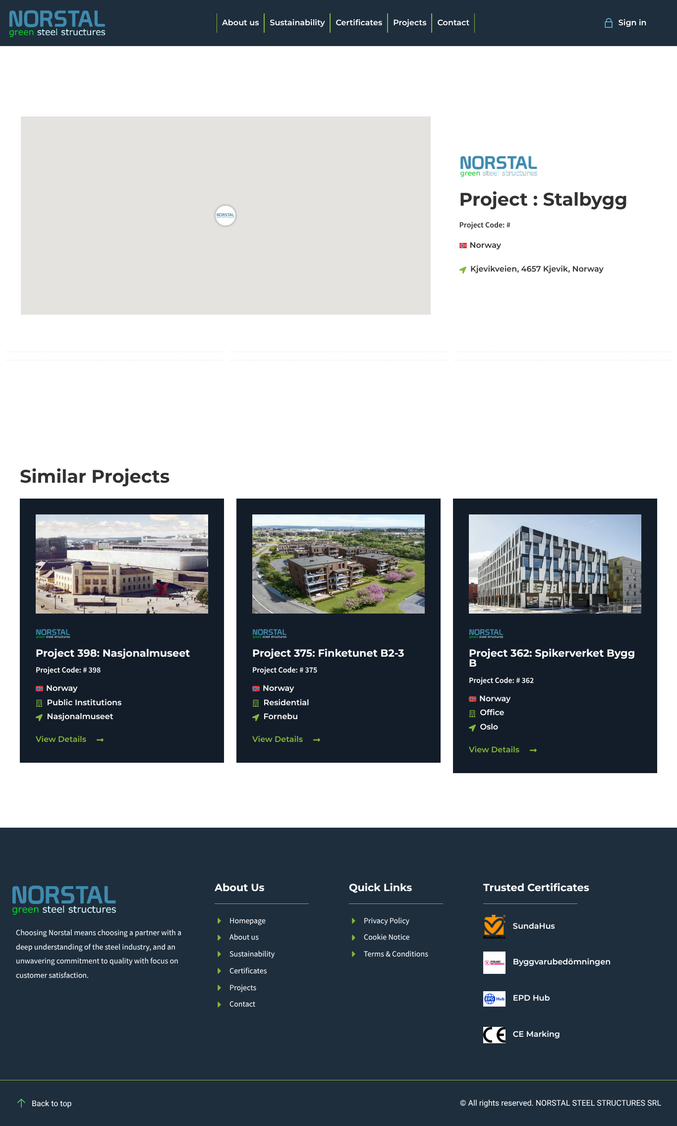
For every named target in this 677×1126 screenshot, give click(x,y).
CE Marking (536, 1034)
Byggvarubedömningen (562, 962)
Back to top (51, 1103)
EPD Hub (531, 998)
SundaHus (534, 926)
